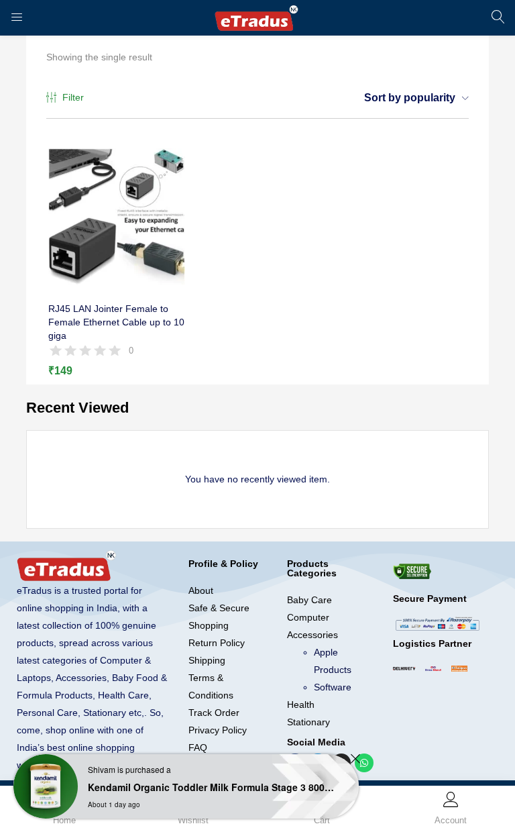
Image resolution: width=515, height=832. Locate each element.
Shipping (206, 660)
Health (300, 704)
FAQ (197, 747)
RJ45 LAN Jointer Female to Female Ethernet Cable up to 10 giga (116, 322)
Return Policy (216, 642)
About (200, 590)
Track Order (213, 712)
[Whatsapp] (364, 762)
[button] (411, 98)
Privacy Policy (217, 730)
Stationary (308, 722)
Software (332, 687)
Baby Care (309, 599)
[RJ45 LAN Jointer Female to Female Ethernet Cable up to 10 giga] (116, 216)
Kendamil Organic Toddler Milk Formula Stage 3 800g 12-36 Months (211, 787)
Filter (73, 97)
